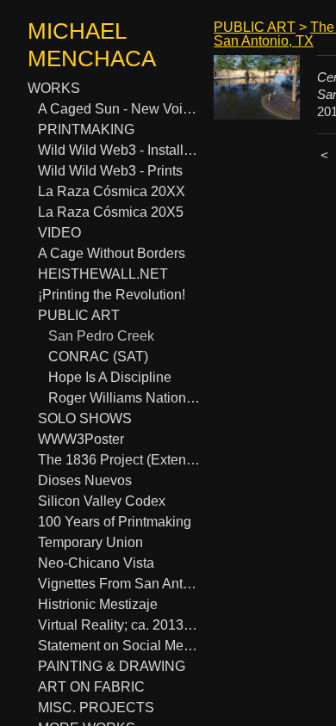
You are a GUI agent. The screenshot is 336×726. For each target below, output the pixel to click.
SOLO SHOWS (85, 418)
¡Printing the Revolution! (111, 294)
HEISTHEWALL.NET (103, 274)
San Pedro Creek (101, 336)
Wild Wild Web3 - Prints (110, 170)
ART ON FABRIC (91, 687)
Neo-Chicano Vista (96, 563)
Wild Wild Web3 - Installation (119, 150)
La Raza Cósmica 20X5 (111, 212)
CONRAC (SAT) (98, 356)
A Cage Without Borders (111, 253)
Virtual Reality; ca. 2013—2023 (119, 625)
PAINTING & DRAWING (111, 666)
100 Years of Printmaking (114, 521)
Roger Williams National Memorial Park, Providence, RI (124, 398)
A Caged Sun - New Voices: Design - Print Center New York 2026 (119, 109)
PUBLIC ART (79, 315)
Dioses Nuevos (85, 480)
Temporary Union (90, 542)
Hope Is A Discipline (109, 377)
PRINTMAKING (86, 129)
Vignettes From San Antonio (119, 583)
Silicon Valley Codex (101, 501)
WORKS (54, 88)
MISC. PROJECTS (96, 707)
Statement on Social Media (119, 645)
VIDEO (59, 232)
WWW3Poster (81, 439)
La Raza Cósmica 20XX (111, 191)
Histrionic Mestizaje (98, 604)
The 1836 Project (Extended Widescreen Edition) (119, 459)
